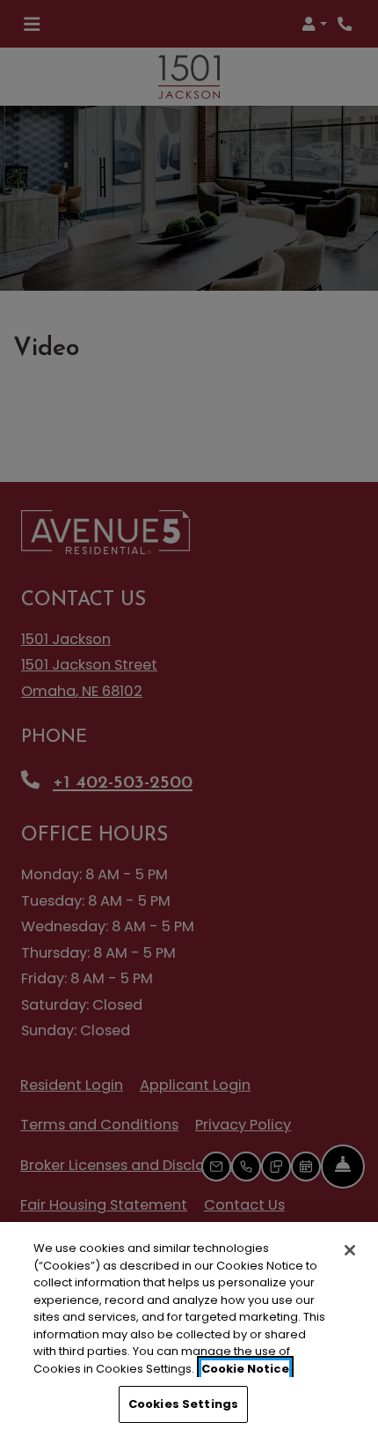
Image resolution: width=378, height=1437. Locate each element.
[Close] (350, 1250)
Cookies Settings (183, 1404)
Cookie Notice (245, 1368)
